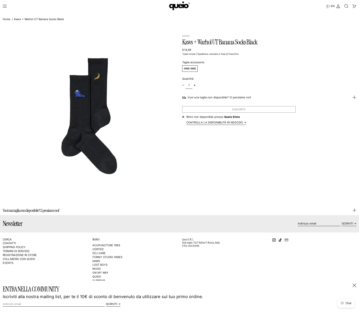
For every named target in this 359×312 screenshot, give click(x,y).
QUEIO (96, 276)
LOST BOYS (99, 264)
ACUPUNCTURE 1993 (106, 245)
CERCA (7, 239)
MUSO (96, 268)
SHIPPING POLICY (14, 247)
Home (6, 19)
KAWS (186, 36)
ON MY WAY (100, 272)
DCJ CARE (99, 253)
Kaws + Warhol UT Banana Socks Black (39, 19)
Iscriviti (347, 223)
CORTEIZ (98, 249)
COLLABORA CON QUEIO (19, 259)
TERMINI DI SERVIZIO (16, 251)
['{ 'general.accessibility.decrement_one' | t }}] (183, 85)
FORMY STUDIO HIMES (107, 257)
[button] (346, 6)
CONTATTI (9, 243)
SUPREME (98, 280)
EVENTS (8, 262)
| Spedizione (202, 54)
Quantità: (188, 78)
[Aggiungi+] (194, 85)
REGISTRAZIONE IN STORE (20, 255)
